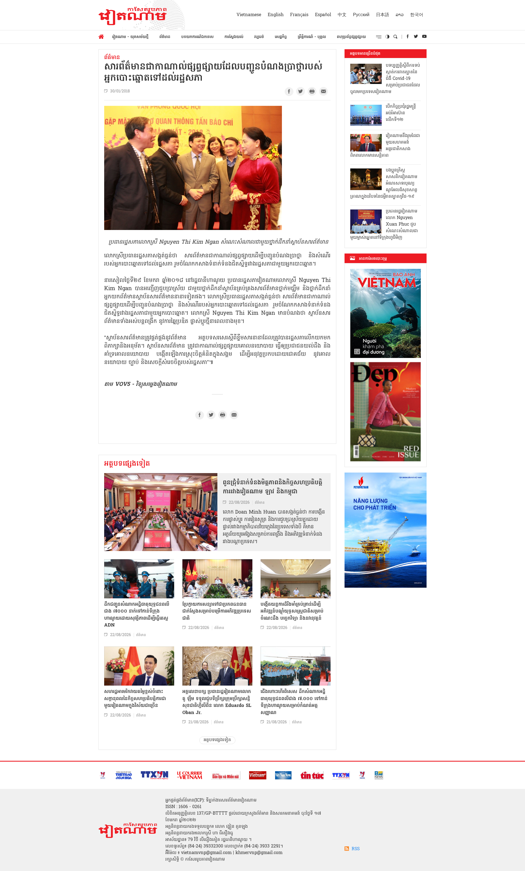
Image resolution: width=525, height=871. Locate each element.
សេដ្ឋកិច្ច (281, 37)
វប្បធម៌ (259, 37)
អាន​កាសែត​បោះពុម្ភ (373, 258)
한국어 (416, 15)
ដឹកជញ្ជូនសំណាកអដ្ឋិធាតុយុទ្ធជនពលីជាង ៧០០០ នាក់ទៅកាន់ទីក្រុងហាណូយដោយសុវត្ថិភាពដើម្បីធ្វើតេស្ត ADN (136, 615)
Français (299, 15)
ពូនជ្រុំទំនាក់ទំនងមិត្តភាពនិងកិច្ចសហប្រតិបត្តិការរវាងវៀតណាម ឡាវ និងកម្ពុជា (272, 487)
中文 (342, 15)
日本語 (382, 15)
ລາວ (400, 15)
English (276, 15)
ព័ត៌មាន (164, 37)
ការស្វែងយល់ (233, 37)
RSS (356, 849)
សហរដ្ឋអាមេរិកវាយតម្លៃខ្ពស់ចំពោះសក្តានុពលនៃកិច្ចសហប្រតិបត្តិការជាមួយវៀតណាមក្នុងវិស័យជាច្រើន (135, 698)
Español (323, 15)
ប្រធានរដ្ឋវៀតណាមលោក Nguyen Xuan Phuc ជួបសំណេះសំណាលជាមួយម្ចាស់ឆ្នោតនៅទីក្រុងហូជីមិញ (384, 224)
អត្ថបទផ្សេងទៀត (127, 464)
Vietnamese (249, 15)
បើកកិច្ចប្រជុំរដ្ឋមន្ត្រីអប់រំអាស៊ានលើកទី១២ (401, 113)
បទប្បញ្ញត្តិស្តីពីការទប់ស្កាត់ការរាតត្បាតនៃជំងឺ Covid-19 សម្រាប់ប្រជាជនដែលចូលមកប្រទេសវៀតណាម (385, 78)
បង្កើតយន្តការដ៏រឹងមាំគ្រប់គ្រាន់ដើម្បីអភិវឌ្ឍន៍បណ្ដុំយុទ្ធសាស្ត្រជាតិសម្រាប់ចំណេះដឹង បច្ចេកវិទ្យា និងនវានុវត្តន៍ (292, 611)
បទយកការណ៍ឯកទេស (197, 37)
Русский (361, 15)
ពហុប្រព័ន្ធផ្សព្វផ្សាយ (351, 37)
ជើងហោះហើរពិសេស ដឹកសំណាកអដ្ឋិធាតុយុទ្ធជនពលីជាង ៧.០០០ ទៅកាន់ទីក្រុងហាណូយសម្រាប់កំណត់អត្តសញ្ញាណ (294, 702)
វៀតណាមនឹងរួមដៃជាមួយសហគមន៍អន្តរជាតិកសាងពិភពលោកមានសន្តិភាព (385, 146)
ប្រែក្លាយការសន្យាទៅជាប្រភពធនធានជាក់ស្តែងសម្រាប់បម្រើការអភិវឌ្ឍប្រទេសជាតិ (216, 611)
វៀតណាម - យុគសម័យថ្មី (130, 37)
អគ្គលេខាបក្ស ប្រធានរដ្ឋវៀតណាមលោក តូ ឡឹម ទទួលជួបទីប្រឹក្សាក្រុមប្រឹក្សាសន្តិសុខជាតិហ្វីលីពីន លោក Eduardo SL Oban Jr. (216, 702)
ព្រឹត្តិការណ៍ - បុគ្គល (312, 37)
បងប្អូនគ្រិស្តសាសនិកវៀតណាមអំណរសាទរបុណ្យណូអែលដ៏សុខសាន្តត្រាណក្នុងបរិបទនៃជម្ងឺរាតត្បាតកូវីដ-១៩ (383, 183)
